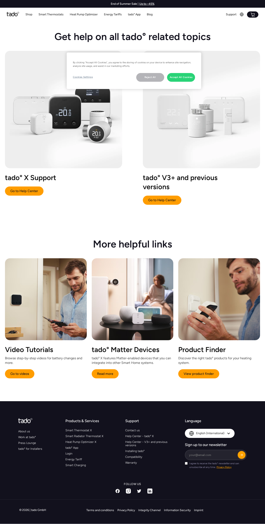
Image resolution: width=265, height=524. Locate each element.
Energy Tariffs (113, 14)
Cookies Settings (83, 77)
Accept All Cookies (181, 77)
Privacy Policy (126, 510)
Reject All (150, 77)
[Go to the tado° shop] (252, 14)
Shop (28, 14)
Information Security (177, 510)
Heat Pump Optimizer (84, 14)
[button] (51, 14)
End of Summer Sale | (125, 4)
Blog (150, 14)
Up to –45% (146, 4)
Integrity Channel (149, 510)
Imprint (198, 510)
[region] (134, 70)
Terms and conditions (100, 510)
